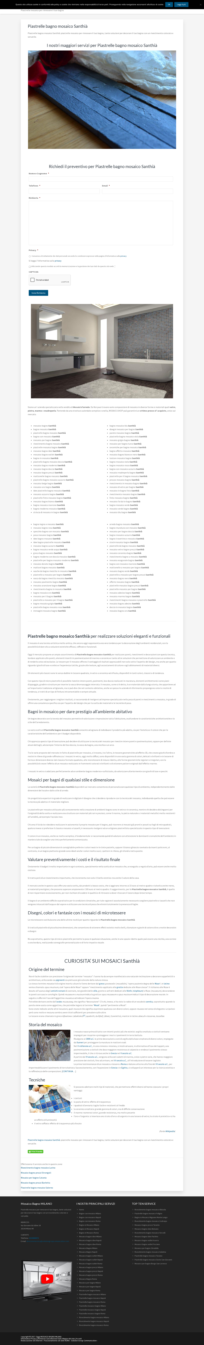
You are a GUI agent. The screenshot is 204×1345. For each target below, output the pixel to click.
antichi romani (58, 990)
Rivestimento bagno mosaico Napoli (94, 1321)
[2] (84, 1015)
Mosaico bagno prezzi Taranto (147, 1225)
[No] (200, 4)
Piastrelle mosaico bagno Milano (92, 1306)
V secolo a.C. (126, 1053)
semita (149, 1001)
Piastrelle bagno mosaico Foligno (148, 1213)
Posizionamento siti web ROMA (57, 1340)
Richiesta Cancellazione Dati (49, 1338)
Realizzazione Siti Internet (31, 1340)
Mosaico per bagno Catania (33, 1177)
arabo (59, 1001)
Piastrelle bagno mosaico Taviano (148, 1256)
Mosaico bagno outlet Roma (90, 1263)
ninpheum (138, 990)
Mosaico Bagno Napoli (88, 1252)
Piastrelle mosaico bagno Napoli (92, 1310)
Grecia (114, 1053)
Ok (169, 4)
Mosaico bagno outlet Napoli (91, 1259)
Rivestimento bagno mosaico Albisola (150, 1209)
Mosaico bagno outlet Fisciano (147, 1244)
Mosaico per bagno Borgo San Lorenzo (151, 1263)
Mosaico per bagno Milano (90, 1282)
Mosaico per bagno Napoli (90, 1286)
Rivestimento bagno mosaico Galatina (150, 1252)
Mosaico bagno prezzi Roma (91, 1275)
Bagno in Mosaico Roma (89, 1233)
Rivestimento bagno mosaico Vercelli (150, 1233)
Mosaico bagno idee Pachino (146, 1236)
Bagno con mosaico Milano (90, 1213)
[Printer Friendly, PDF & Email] (35, 1151)
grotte (120, 987)
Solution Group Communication (84, 1340)
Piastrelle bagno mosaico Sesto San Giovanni (153, 1259)
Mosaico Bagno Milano (88, 1248)
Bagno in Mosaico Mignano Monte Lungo (151, 1217)
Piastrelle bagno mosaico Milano (92, 1294)
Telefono (34, 185)
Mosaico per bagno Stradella (146, 1248)
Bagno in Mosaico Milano (89, 1225)
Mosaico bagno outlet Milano (91, 1256)
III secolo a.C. (120, 1060)
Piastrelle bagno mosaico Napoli (92, 1298)
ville (95, 990)
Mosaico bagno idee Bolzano (146, 1229)
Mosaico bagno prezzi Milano (91, 1267)
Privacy (33, 250)
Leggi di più (181, 4)
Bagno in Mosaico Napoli (89, 1229)
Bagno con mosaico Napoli (90, 1217)
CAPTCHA (33, 271)
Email (106, 185)
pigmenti (60, 980)
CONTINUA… (68, 1071)
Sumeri (80, 1042)
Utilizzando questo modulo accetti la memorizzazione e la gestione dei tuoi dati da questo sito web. (73, 266)
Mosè (96, 1005)
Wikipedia (170, 1131)
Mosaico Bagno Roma (88, 1279)
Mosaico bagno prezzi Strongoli (36, 1172)
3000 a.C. (90, 1038)
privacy (123, 256)
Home (81, 1209)
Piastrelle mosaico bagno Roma (92, 1313)
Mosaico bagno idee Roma (90, 1244)
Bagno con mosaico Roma (89, 1221)
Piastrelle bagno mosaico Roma (92, 1302)
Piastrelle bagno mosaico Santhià (44, 1140)
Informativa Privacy (29, 1338)
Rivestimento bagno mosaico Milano (94, 1317)
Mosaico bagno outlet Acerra (147, 1240)
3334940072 (34, 1238)
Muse (157, 983)
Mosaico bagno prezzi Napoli (91, 1271)
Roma (124, 1064)
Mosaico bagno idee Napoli (90, 1240)
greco (101, 983)
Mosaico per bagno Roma (89, 1290)
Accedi (79, 1338)
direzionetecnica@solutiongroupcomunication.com (48, 1241)
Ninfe (129, 990)
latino (167, 983)
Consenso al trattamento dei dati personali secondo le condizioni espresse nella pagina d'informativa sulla (79, 256)
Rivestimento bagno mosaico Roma (94, 1325)
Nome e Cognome (39, 173)
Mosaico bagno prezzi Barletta (35, 1182)
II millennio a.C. (84, 1046)
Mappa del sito (68, 1338)
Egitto (124, 1067)
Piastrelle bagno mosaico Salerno (37, 1187)
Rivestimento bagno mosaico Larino (38, 1167)
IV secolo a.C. (92, 1056)
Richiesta (34, 197)
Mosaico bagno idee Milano (90, 1236)
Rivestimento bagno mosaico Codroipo (151, 1221)
